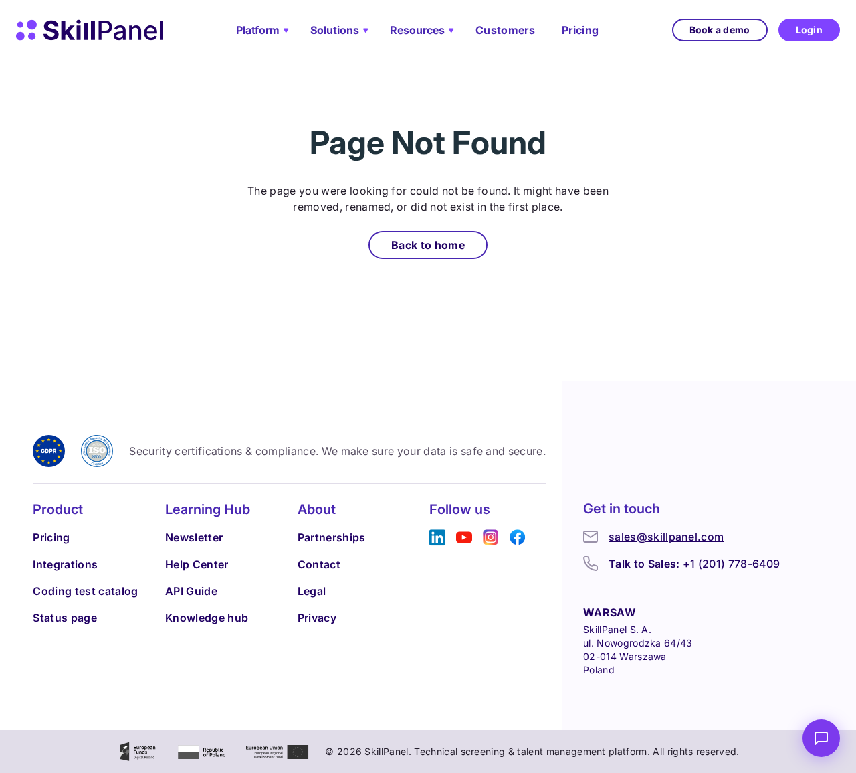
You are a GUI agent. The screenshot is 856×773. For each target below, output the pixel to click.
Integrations (65, 564)
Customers (505, 30)
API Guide (191, 591)
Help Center (197, 564)
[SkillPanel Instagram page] (491, 537)
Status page (65, 617)
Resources (417, 30)
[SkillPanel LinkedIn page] (437, 537)
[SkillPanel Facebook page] (518, 537)
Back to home (428, 245)
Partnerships (332, 537)
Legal (312, 591)
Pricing (580, 30)
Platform (258, 30)
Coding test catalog (85, 591)
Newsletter (194, 537)
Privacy (317, 617)
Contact (319, 564)
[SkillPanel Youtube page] (464, 537)
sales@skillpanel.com (666, 536)
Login (809, 29)
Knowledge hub (206, 617)
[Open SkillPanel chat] (821, 738)
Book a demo (719, 29)
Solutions (334, 30)
